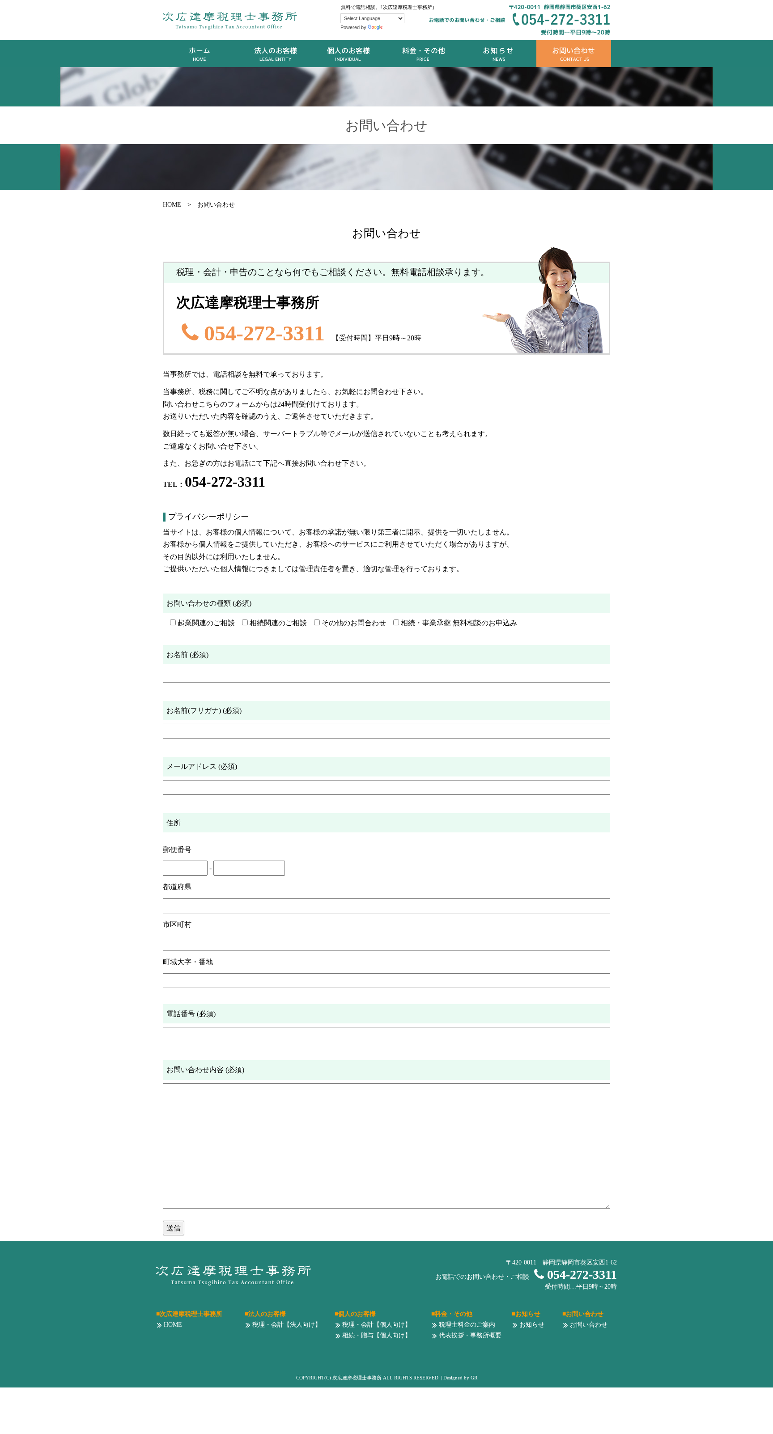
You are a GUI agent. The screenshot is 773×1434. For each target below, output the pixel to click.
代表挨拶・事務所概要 (469, 1335)
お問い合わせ (573, 53)
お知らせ (499, 53)
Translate (394, 27)
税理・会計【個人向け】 (375, 1324)
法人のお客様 (275, 53)
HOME (200, 53)
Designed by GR (460, 1377)
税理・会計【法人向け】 (286, 1324)
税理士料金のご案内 (466, 1324)
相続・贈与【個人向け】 (375, 1335)
